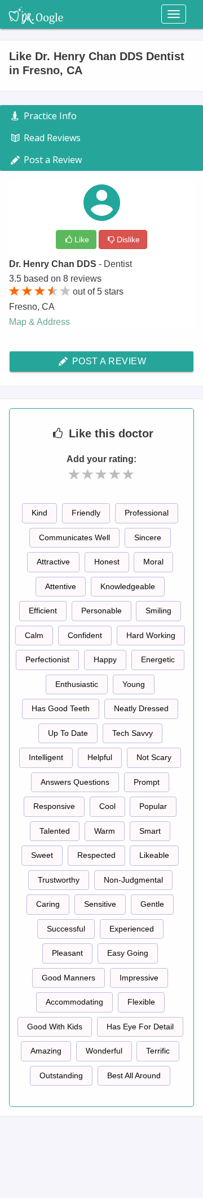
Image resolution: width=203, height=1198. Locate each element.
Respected (96, 855)
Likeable (154, 855)
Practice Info (49, 116)
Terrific (158, 1050)
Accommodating (74, 1001)
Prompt (147, 781)
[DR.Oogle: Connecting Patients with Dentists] (35, 14)
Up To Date (68, 733)
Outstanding (61, 1075)
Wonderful (104, 1050)
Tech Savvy (132, 733)
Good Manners (68, 977)
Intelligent (46, 757)
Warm (104, 830)
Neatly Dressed (141, 708)
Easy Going (127, 952)
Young (133, 684)
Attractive (53, 561)
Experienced (131, 928)
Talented (54, 830)
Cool (107, 806)
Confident (85, 635)
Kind (39, 512)
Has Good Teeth (61, 708)
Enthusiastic (76, 684)
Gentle (152, 903)
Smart (150, 830)
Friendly (86, 512)
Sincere (147, 537)
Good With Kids (54, 1026)
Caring (48, 903)
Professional (147, 512)
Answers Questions (75, 781)
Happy (105, 659)
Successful (66, 928)
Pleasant (67, 952)
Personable (101, 610)
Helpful (99, 757)
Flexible (141, 1001)
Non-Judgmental (133, 879)
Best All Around (134, 1075)
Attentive (60, 586)
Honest (107, 561)
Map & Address (39, 322)
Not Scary (153, 757)
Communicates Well (74, 537)
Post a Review (107, 361)
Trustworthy (59, 879)
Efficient (43, 610)
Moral (153, 561)
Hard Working (150, 635)
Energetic (158, 659)
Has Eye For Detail (140, 1026)
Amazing (45, 1050)
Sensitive (100, 903)
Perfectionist (47, 659)
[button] (74, 474)
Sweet (42, 855)
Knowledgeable (127, 586)
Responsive (54, 806)
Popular (153, 806)
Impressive (139, 977)
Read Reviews (51, 138)
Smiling (158, 610)
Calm (34, 635)
